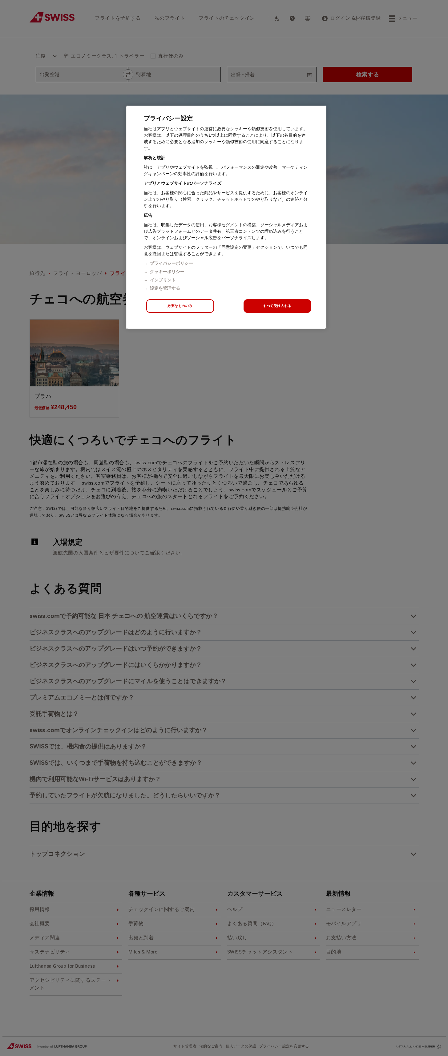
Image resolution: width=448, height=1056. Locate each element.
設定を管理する (165, 288)
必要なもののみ (179, 306)
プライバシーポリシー (171, 263)
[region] (226, 217)
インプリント (163, 279)
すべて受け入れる (277, 306)
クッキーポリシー (167, 271)
